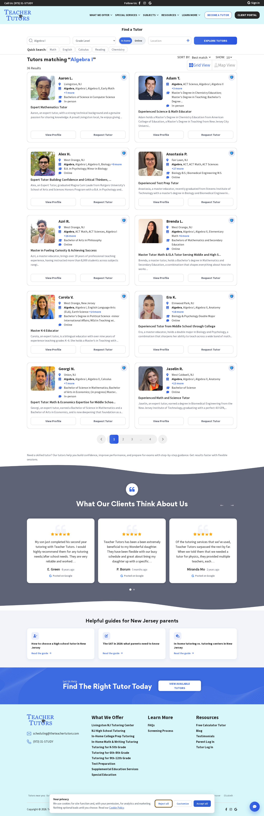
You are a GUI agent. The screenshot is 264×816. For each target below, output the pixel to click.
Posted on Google (62, 575)
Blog (199, 731)
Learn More (189, 15)
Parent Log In (205, 742)
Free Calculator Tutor (211, 725)
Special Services (126, 15)
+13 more (178, 383)
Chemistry (118, 49)
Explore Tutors (215, 40)
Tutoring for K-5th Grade (109, 747)
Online (138, 40)
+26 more (70, 236)
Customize (183, 803)
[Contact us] (255, 807)
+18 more (178, 311)
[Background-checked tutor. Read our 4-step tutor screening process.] (124, 77)
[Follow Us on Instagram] (144, 3)
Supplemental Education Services (115, 769)
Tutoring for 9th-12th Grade (111, 758)
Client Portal (247, 15)
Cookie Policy (116, 807)
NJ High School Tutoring (108, 731)
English (67, 49)
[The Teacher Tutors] (17, 15)
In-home (125, 40)
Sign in (255, 2)
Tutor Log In (204, 747)
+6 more (184, 236)
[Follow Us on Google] (150, 3)
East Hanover (213, 795)
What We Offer (99, 15)
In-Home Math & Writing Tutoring (115, 742)
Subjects (149, 15)
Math (53, 49)
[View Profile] (43, 87)
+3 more (177, 88)
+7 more (69, 92)
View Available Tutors (179, 686)
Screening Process (160, 731)
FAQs (151, 725)
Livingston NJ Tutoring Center (113, 725)
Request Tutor (103, 135)
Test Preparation (103, 764)
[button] (130, 589)
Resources (168, 15)
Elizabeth (228, 795)
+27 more (178, 168)
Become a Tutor (218, 15)
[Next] (162, 439)
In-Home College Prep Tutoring (113, 736)
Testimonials (205, 736)
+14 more (95, 311)
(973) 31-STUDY (23, 3)
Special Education (104, 775)
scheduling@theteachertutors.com (56, 733)
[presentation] (222, 505)
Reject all (163, 803)
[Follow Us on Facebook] (139, 3)
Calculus (83, 49)
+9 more (116, 164)
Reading (100, 49)
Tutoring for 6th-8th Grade (110, 753)
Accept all (202, 803)
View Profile (53, 135)
